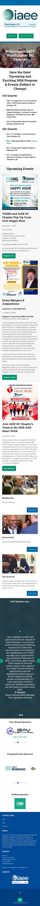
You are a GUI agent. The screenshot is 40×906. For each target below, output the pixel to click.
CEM (3, 823)
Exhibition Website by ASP (20, 903)
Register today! (9, 377)
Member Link (12, 36)
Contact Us (5, 826)
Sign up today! (9, 468)
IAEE (3, 819)
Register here (9, 256)
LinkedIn (20, 893)
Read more (32, 510)
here (12, 588)
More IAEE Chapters (26, 36)
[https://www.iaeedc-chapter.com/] (20, 28)
